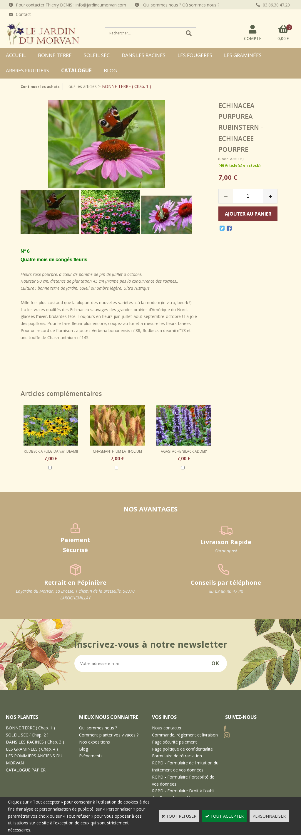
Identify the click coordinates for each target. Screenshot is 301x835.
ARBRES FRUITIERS (27, 70)
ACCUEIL (16, 55)
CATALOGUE (76, 70)
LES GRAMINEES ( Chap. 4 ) (32, 749)
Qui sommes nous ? (98, 728)
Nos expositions (94, 742)
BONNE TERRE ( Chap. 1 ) (126, 86)
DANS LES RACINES (143, 55)
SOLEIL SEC (97, 55)
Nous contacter (167, 728)
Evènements (91, 756)
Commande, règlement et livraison (185, 735)
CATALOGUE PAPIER (26, 770)
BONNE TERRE (55, 55)
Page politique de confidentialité (182, 749)
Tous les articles (81, 86)
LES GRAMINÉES (243, 55)
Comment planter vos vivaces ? (108, 735)
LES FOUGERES (195, 55)
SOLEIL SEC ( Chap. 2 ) (27, 735)
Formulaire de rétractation (177, 756)
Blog (110, 70)
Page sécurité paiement (174, 742)
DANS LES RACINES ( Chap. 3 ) (35, 742)
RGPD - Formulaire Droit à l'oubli (183, 791)
